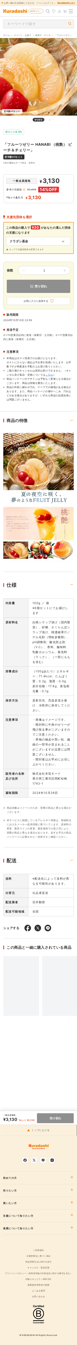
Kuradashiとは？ (66, 2)
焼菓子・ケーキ (43, 35)
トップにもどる (40, 1130)
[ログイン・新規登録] (59, 11)
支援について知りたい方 (18, 1215)
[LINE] (43, 1160)
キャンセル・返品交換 (38, 1267)
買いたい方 (10, 1203)
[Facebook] (25, 1160)
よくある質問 (38, 1290)
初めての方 (10, 1178)
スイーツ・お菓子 (22, 35)
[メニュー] (71, 11)
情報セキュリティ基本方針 (38, 1279)
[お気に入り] (53, 11)
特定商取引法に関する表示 (38, 1261)
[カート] (65, 11)
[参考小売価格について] (24, 189)
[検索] (48, 11)
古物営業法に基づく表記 (38, 1256)
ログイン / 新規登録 (36, 11)
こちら (49, 374)
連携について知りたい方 (18, 1228)
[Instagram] (52, 1160)
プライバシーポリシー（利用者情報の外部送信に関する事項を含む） (38, 1273)
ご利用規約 (38, 1250)
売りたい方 (10, 1190)
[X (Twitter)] (34, 1160)
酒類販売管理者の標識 (38, 1285)
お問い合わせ (38, 1296)
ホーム (6, 35)
